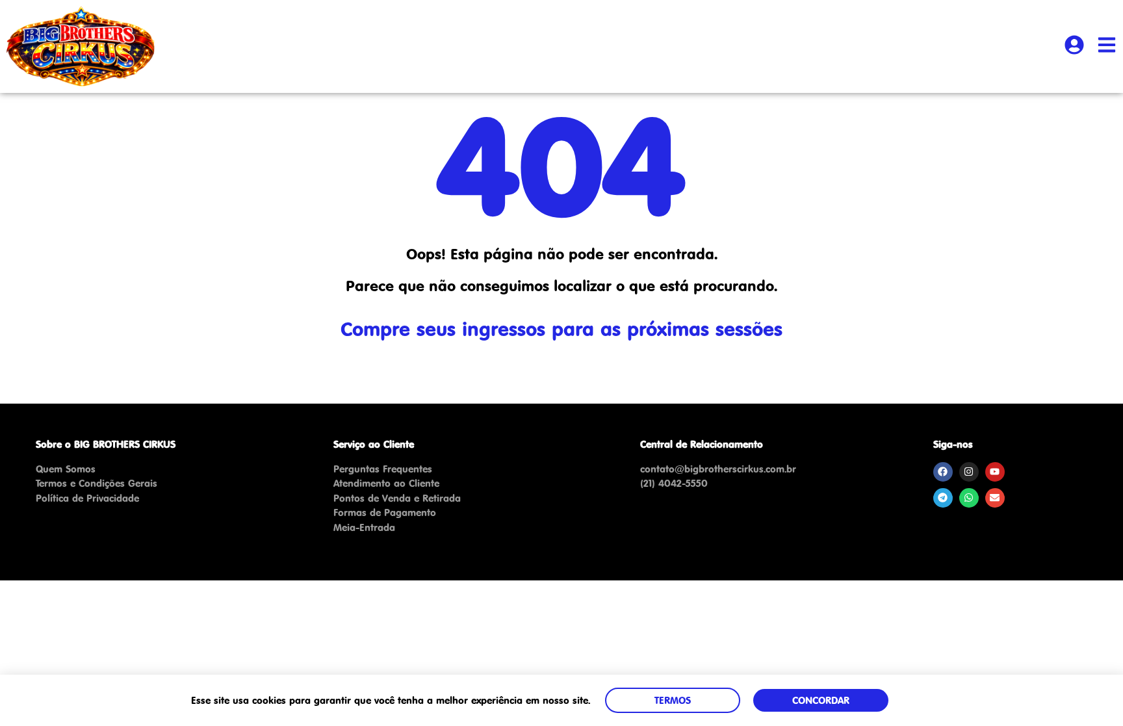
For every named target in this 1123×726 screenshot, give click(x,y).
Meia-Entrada (364, 527)
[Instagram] (969, 472)
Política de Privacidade (87, 498)
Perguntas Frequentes (382, 469)
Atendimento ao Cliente (386, 483)
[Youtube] (995, 472)
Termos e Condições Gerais (96, 483)
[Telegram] (943, 498)
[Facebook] (943, 472)
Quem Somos (66, 469)
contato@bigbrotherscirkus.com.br (718, 469)
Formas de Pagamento (384, 512)
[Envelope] (995, 498)
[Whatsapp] (969, 498)
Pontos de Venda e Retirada (397, 498)
